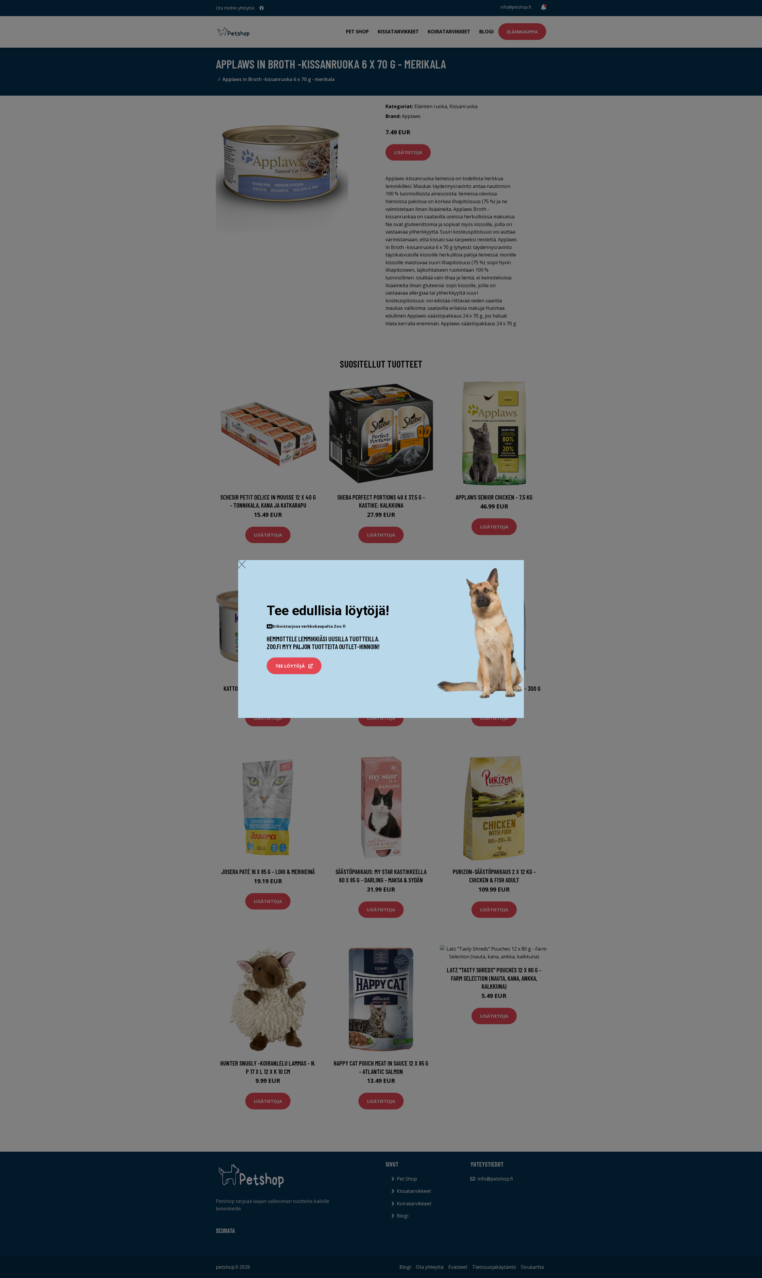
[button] (294, 665)
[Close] (242, 564)
